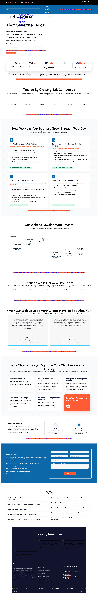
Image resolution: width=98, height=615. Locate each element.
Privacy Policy (81, 591)
